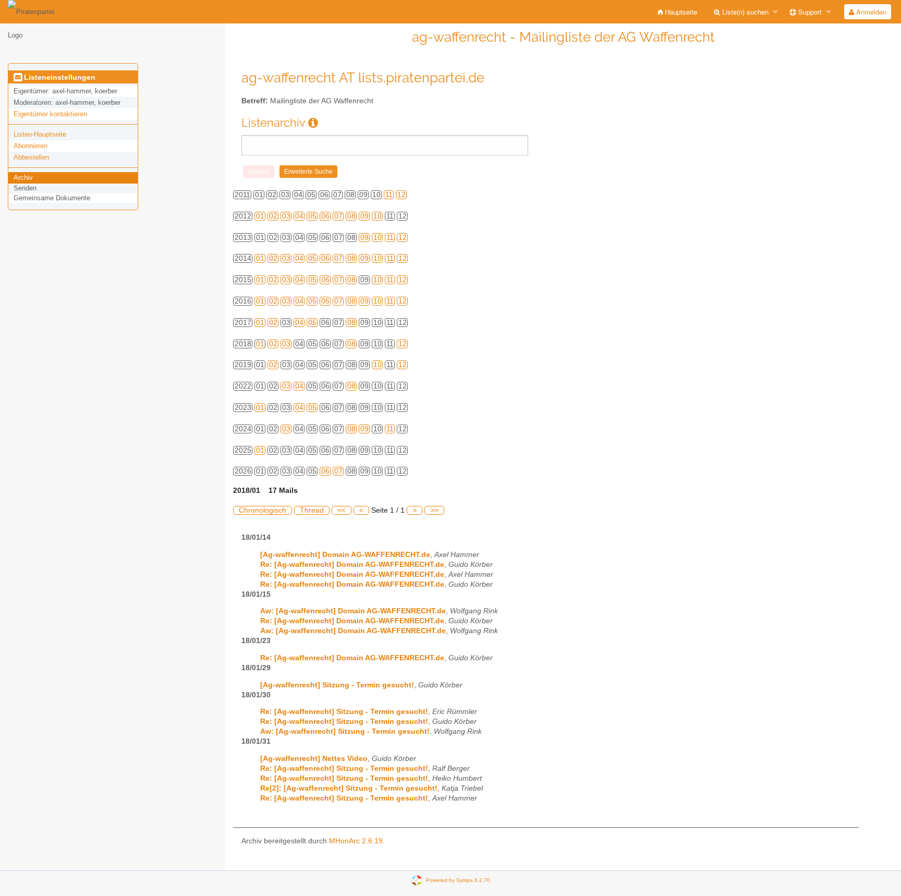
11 (389, 195)
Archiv (23, 177)
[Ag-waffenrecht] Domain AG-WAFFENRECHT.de (345, 555)
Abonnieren (30, 146)
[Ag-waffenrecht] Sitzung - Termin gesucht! (337, 685)
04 (299, 216)
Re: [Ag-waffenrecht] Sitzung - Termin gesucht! (344, 712)
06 (325, 216)
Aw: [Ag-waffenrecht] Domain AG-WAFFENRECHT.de (353, 611)
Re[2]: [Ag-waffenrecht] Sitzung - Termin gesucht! (348, 788)
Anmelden (870, 12)
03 (286, 216)
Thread (312, 510)
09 (364, 216)
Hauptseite (680, 12)
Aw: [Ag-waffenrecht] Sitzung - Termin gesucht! (345, 731)
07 (338, 216)
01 (260, 216)
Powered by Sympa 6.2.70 (458, 880)
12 (401, 195)
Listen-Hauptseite (40, 134)
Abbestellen (31, 157)
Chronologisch (262, 510)
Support (809, 12)
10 (377, 216)
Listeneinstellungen (58, 77)
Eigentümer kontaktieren (50, 114)
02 (273, 216)
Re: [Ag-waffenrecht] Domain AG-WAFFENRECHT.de (352, 564)
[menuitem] (677, 11)
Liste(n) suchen (744, 12)
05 (312, 216)
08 (351, 216)
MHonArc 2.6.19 (356, 841)
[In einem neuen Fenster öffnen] (313, 122)
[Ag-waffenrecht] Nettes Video (314, 758)
